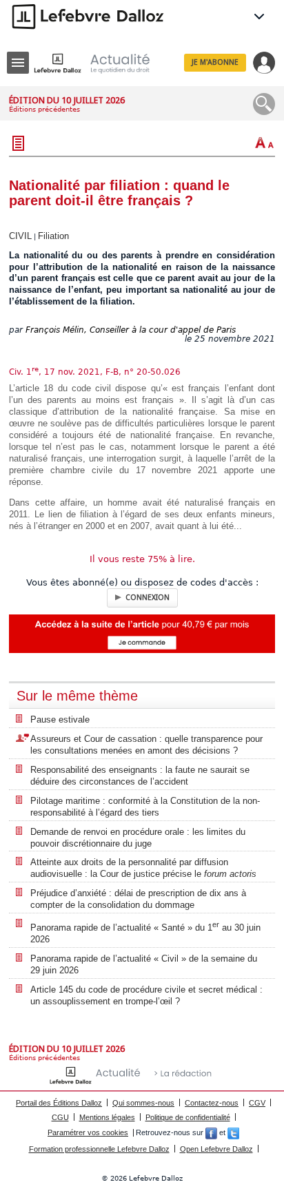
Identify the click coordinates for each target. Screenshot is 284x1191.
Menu (18, 63)
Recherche (264, 104)
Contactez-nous (212, 1103)
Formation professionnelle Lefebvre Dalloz (99, 1149)
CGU (60, 1117)
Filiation (53, 236)
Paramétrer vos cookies (88, 1132)
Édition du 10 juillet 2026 (67, 100)
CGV (257, 1103)
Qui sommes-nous (143, 1103)
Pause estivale (60, 719)
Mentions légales (107, 1117)
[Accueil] (103, 63)
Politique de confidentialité (187, 1117)
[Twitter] (233, 1132)
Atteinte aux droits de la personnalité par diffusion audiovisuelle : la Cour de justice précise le (143, 868)
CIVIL (20, 236)
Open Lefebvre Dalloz (216, 1149)
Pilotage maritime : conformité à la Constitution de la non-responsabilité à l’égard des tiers (145, 807)
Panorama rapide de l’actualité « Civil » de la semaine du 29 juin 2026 (143, 964)
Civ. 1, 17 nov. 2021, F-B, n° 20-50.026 (95, 372)
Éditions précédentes (44, 109)
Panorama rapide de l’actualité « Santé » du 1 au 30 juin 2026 (145, 932)
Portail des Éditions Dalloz (59, 1103)
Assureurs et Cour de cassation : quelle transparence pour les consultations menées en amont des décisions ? (146, 745)
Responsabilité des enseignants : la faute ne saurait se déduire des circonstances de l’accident (140, 776)
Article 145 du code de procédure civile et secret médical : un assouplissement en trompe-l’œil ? (146, 995)
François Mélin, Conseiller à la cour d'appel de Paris (131, 330)
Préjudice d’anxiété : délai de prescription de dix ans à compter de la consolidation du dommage (138, 899)
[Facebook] (211, 1132)
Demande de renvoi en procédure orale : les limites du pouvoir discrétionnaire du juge (137, 838)
